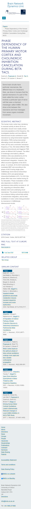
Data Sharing (5, 452)
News (3, 434)
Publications (5, 445)
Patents (3, 454)
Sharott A (6, 314)
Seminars (4, 450)
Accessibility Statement (9, 460)
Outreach (4, 447)
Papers (5, 26)
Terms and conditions (8, 464)
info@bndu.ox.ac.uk (7, 501)
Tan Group (5, 260)
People (3, 438)
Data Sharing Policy (7, 469)
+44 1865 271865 (10, 506)
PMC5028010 (5, 247)
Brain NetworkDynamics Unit (15, 4)
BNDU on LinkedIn (9, 474)
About (3, 429)
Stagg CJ (13, 402)
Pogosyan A (12, 76)
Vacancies (4, 441)
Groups (3, 436)
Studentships (5, 443)
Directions (4, 432)
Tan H (26, 76)
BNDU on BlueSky (9, 478)
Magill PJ (14, 289)
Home (3, 427)
